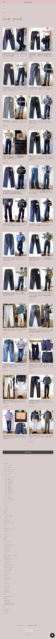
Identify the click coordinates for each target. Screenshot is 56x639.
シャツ (5, 526)
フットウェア (7, 534)
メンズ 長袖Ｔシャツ (9, 487)
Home (4, 12)
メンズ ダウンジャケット (10, 469)
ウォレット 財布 (8, 516)
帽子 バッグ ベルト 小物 (10, 555)
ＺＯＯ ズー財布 (8, 569)
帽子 (5, 512)
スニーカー (6, 508)
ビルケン (6, 536)
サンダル (6, 510)
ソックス (6, 514)
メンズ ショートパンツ (9, 500)
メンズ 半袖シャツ (8, 483)
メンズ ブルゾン (8, 475)
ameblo (6, 613)
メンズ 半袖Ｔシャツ (9, 491)
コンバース (6, 579)
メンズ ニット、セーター (10, 477)
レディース (7, 502)
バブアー (6, 583)
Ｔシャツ (6, 530)
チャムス (6, 575)
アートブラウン (7, 587)
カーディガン (7, 520)
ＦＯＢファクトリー (8, 559)
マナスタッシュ (7, 563)
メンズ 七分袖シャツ (9, 481)
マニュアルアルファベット (10, 544)
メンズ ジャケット (8, 465)
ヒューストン (7, 561)
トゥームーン (7, 589)
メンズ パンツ (7, 496)
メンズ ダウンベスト (9, 471)
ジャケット (6, 524)
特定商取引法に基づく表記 (9, 604)
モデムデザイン (7, 557)
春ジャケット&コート (8, 567)
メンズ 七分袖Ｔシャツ (9, 489)
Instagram (6, 609)
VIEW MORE (28, 452)
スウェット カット (8, 528)
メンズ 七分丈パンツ (9, 498)
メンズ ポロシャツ (8, 485)
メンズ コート (7, 467)
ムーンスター (7, 573)
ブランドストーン (8, 577)
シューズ (6, 506)
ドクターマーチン (8, 571)
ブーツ (5, 504)
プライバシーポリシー (8, 602)
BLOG (5, 598)
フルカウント (7, 591)
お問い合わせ (6, 600)
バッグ (5, 518)
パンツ (5, 532)
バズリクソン (7, 549)
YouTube (6, 611)
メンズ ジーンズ (8, 493)
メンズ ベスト (7, 473)
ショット (6, 581)
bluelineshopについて (9, 596)
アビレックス (7, 551)
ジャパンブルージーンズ (9, 565)
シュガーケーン (7, 547)
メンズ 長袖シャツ (8, 479)
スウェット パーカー (9, 522)
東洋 (5, 538)
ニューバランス (7, 540)
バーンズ (6, 542)
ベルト (5, 553)
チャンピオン (7, 585)
